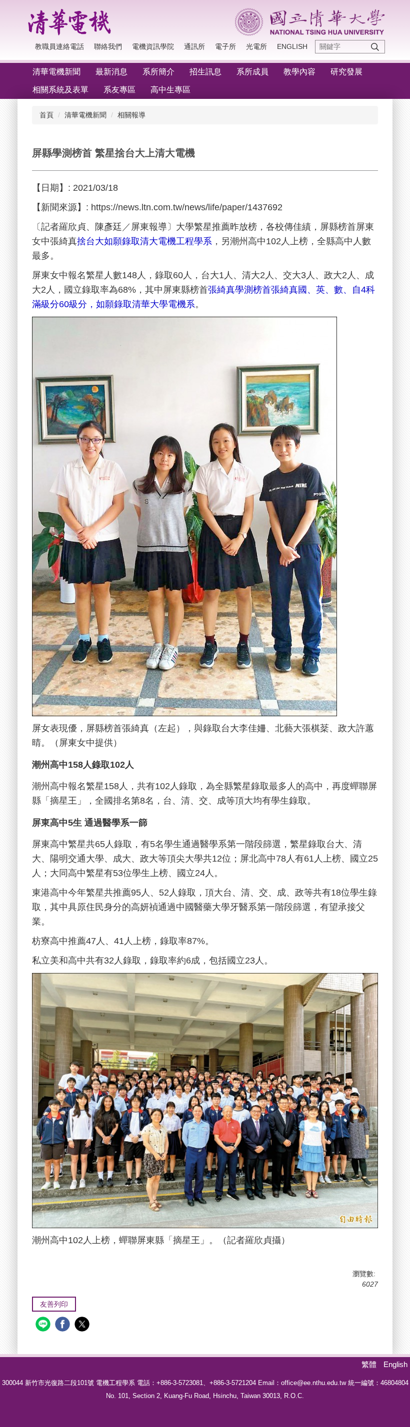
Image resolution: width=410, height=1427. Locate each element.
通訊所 (194, 46)
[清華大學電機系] (72, 20)
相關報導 (132, 115)
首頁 (47, 115)
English (292, 46)
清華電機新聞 (85, 115)
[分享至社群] (44, 1325)
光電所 (256, 46)
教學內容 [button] (300, 71)
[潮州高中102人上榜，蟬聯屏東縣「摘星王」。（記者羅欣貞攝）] (205, 1100)
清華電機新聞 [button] (56, 71)
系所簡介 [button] (158, 71)
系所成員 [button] (252, 71)
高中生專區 (170, 89)
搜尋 (375, 46)
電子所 (225, 46)
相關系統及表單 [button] (60, 89)
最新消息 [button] (112, 71)
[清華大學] (310, 22)
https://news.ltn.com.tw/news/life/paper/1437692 (188, 207)
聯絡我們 (108, 46)
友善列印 (54, 1304)
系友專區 (120, 89)
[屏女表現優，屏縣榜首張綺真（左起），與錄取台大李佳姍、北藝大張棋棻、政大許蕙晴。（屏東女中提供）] (184, 516)
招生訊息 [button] (206, 71)
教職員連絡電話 (59, 46)
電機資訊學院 (153, 46)
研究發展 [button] (346, 71)
